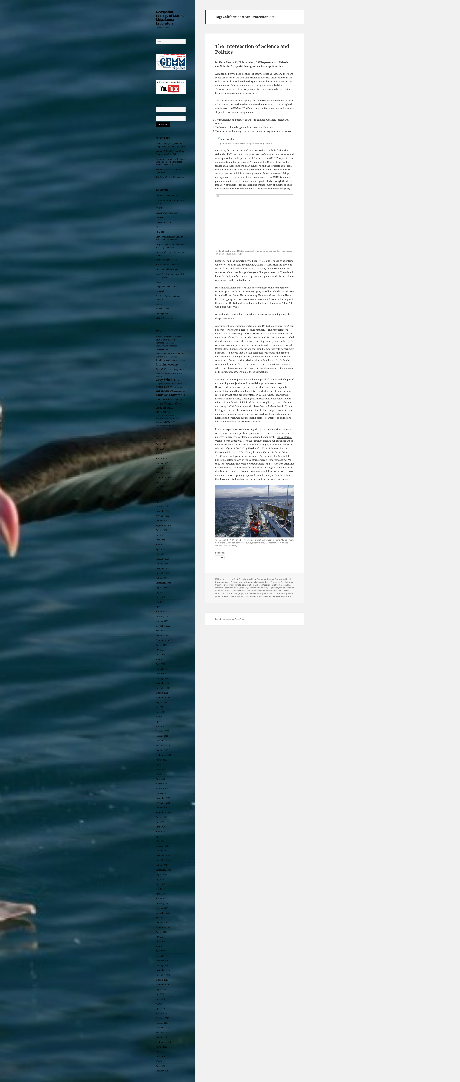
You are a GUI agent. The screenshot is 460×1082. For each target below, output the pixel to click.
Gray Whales (165, 379)
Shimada (240, 596)
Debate (258, 585)
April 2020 (160, 779)
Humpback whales (162, 384)
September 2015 (163, 1042)
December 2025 (163, 468)
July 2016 (160, 994)
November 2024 (163, 516)
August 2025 (161, 482)
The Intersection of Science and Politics (252, 49)
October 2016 (162, 980)
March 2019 (161, 841)
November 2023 (163, 573)
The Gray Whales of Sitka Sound (170, 177)
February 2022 (162, 673)
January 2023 (162, 621)
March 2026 (161, 458)
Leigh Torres (164, 387)
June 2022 (160, 654)
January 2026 (162, 463)
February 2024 (162, 559)
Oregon (159, 403)
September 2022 (163, 640)
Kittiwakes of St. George (167, 259)
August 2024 (161, 530)
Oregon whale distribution (168, 286)
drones (174, 357)
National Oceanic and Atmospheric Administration (254, 590)
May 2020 (160, 774)
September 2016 (163, 984)
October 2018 (162, 865)
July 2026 (160, 449)
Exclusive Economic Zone (226, 587)
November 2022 (163, 630)
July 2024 (160, 535)
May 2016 (160, 1003)
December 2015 (163, 1027)
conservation (165, 349)
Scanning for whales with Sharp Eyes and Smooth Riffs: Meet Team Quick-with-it (170, 162)
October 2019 (162, 807)
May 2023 (160, 602)
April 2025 (160, 501)
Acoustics (159, 337)
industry (264, 587)
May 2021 (160, 716)
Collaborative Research (166, 345)
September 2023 (163, 582)
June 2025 (160, 492)
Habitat (178, 380)
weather (267, 596)
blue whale (161, 339)
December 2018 (163, 855)
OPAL (158, 281)
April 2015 (160, 1066)
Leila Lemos (177, 387)
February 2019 (162, 846)
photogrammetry (169, 416)
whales (171, 426)
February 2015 (162, 1070)
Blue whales (172, 340)
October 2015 (162, 1037)
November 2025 (163, 472)
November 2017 (163, 917)
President (281, 593)
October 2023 (162, 578)
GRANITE (160, 232)
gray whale (179, 369)
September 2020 (163, 755)
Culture (159, 217)
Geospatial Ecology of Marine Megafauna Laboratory (170, 17)
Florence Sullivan (178, 361)
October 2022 (162, 635)
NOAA (286, 590)
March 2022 (161, 669)
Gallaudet (243, 587)
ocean (227, 593)
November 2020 (163, 745)
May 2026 (160, 453)
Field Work (163, 360)
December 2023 (163, 568)
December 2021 (163, 683)
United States (256, 596)
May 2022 (160, 659)
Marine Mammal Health (167, 264)
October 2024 (162, 520)
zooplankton (179, 426)
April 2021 (160, 721)
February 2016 (162, 1018)
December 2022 (163, 626)
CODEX (159, 208)
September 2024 (163, 525)
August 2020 (161, 759)
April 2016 (160, 1008)
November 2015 (163, 1032)
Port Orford (173, 418)
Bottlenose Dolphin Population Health (274, 579)
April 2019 (160, 836)
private (289, 593)
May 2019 (160, 831)
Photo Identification (162, 418)
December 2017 (163, 913)
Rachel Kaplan (160, 422)
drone (168, 357)
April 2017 (160, 951)
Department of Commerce (274, 585)
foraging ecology (167, 364)
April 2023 (160, 606)
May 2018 (160, 889)
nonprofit (219, 593)
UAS (167, 426)
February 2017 (162, 960)
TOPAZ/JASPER (162, 308)
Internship (174, 383)
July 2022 (160, 649)
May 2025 (160, 496)
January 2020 (162, 793)
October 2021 (162, 693)
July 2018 (160, 879)
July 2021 (160, 707)
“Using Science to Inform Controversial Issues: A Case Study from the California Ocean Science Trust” (252, 452)
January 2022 (162, 678)
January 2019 (162, 850)
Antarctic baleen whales (167, 195)
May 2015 (160, 1061)
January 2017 (162, 965)
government (254, 587)
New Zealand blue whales (167, 269)
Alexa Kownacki (169, 337)
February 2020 (162, 788)
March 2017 (161, 956)
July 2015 (160, 1051)
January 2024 (162, 563)
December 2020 (163, 740)
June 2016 (160, 999)
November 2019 (163, 803)
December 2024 (163, 511)
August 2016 (161, 989)
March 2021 (161, 726)
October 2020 (162, 750)
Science (170, 422)
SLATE (159, 303)
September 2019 (163, 812)
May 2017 (160, 946)
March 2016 (161, 1013)
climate (237, 585)
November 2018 (163, 860)
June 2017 (160, 941)
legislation (273, 587)
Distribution (160, 357)
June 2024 (160, 539)
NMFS (280, 590)
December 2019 (163, 798)
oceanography (176, 399)
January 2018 (162, 908)
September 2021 (163, 697)
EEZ (288, 585)
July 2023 (160, 592)
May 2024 (160, 544)
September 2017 (163, 927)
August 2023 (161, 587)
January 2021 (162, 736)
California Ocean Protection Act (269, 582)
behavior (179, 336)
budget (251, 582)
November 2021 (163, 688)
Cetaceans (161, 342)
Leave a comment (283, 596)
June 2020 (160, 769)
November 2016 (163, 975)
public (218, 596)
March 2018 (161, 898)
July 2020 (160, 764)
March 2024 (161, 554)
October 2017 (162, 922)
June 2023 (160, 597)
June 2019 (160, 826)
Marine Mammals (170, 395)
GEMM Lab (164, 369)
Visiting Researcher (165, 318)
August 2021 (161, 702)
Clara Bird (170, 343)
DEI (157, 227)
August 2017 (161, 932)
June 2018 (160, 884)
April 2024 (160, 549)
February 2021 (162, 731)
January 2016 (162, 1023)
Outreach (160, 291)
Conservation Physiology (167, 213)
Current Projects (163, 222)
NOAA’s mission (251, 108)
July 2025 (160, 487)
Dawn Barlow (175, 353)
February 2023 (162, 616)
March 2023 (161, 611)
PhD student (255, 593)
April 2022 (160, 664)
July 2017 (160, 936)
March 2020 (161, 783)
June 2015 (160, 1056)
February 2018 (162, 903)
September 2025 (163, 477)
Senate (232, 596)
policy (264, 593)
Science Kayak (161, 426)
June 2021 (160, 712)
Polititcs (272, 593)
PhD (247, 593)
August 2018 (161, 874)
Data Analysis (161, 353)
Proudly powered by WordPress (229, 619)
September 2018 (163, 870)
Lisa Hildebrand (165, 390)
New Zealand (163, 399)
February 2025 (162, 506)
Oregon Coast (173, 403)
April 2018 (160, 893)
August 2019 (161, 817)
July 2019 (160, 822)
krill (180, 384)
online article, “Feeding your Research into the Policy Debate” (259, 398)
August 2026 (161, 444)
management (179, 391)
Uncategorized (162, 313)
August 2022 (161, 645)
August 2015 (161, 1047)
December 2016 (163, 970)
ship (247, 596)
